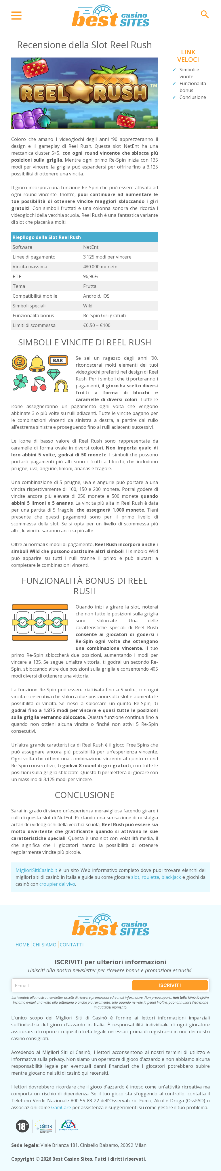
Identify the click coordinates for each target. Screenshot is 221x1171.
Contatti (72, 945)
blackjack (171, 877)
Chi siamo (44, 945)
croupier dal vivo (57, 884)
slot (135, 877)
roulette (150, 877)
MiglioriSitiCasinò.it (36, 870)
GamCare (61, 1107)
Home (22, 945)
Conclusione (193, 97)
